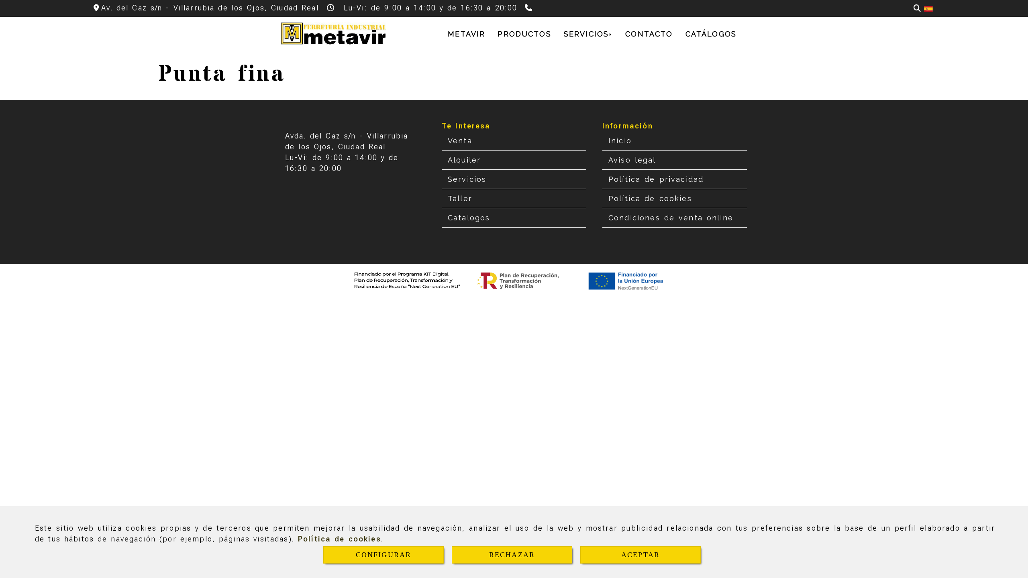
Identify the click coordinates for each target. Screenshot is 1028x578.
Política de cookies (339, 539)
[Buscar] (917, 8)
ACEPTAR (640, 555)
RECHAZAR (512, 555)
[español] (928, 8)
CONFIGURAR (384, 555)
